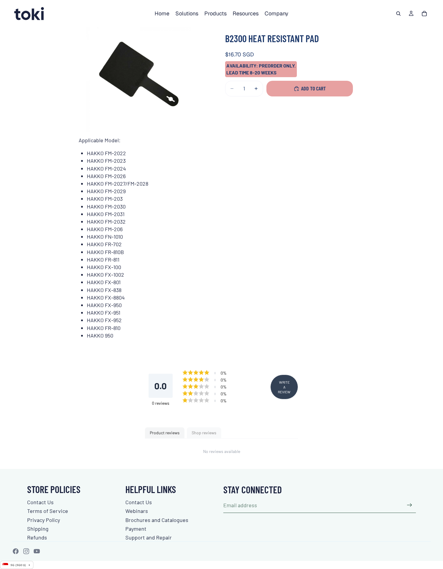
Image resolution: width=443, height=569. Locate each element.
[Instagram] (26, 551)
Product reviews (165, 432)
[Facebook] (15, 551)
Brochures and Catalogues (156, 520)
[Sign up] (409, 505)
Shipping (38, 528)
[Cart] (424, 13)
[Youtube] (36, 551)
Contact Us (40, 502)
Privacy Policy (43, 520)
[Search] (398, 13)
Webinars (136, 511)
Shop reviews (204, 432)
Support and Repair (148, 537)
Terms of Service (47, 511)
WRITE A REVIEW (284, 387)
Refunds (37, 537)
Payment (135, 528)
